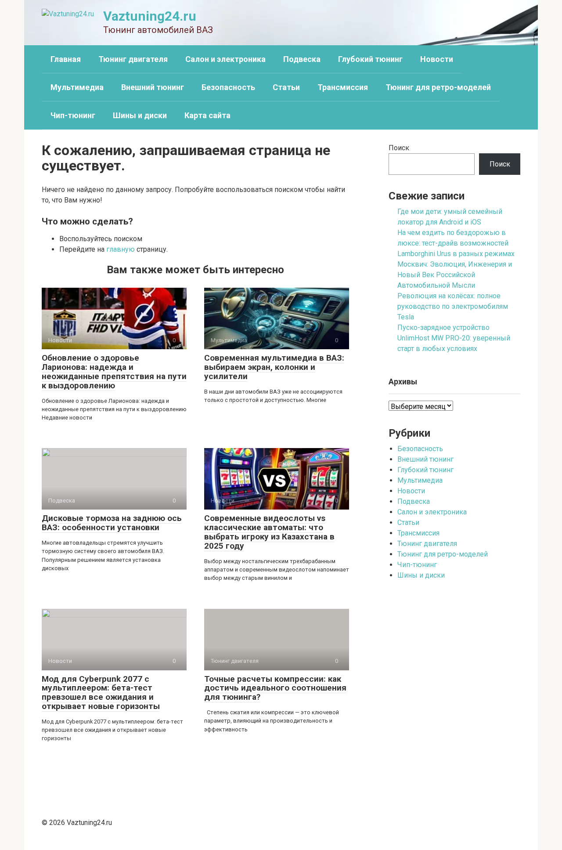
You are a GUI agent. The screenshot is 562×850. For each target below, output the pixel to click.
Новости (436, 59)
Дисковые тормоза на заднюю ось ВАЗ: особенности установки (112, 522)
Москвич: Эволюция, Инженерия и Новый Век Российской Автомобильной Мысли (454, 274)
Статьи (286, 87)
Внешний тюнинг (152, 87)
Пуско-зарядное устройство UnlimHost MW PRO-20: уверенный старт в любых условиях (453, 338)
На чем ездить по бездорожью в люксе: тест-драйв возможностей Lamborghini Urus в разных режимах (456, 243)
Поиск (399, 148)
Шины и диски (140, 115)
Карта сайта (207, 115)
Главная (65, 59)
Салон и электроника (225, 59)
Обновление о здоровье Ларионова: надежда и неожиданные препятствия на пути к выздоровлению (114, 372)
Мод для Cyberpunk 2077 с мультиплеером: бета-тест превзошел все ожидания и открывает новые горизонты (101, 693)
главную (120, 249)
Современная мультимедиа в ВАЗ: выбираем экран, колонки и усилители (274, 367)
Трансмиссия (342, 87)
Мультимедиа (77, 87)
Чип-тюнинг (72, 115)
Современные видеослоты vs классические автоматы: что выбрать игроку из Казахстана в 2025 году (269, 532)
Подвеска (302, 59)
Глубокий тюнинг (370, 59)
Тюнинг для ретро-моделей (438, 87)
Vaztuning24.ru (149, 16)
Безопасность (228, 87)
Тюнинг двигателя (133, 59)
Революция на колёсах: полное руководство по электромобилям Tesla (452, 306)
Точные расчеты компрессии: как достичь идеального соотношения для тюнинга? (275, 688)
